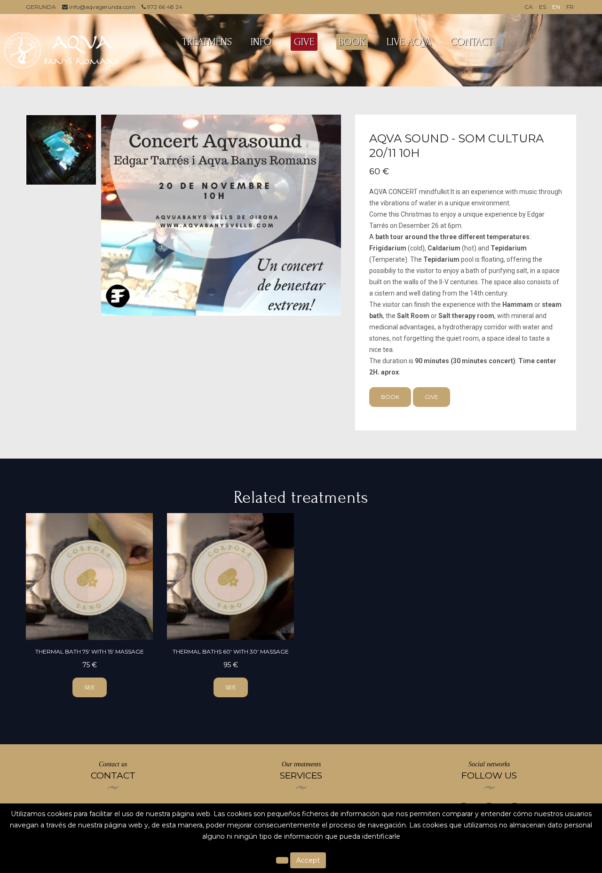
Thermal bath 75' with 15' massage (89, 651)
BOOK (352, 41)
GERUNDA (41, 6)
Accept (308, 860)
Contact (472, 41)
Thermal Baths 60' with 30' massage (231, 651)
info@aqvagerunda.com (101, 6)
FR (570, 6)
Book (390, 396)
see (89, 687)
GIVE (304, 41)
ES (542, 6)
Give (431, 396)
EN (556, 6)
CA (528, 6)
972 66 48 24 (164, 6)
